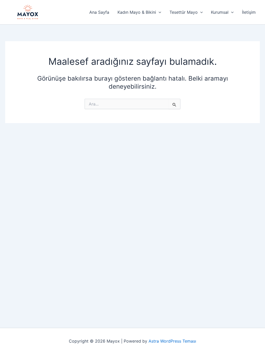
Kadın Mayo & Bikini (136, 12)
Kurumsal (220, 12)
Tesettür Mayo (184, 12)
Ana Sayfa (99, 12)
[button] (158, 12)
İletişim (249, 12)
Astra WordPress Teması (172, 341)
